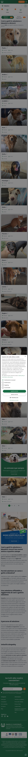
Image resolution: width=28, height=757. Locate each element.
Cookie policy (21, 375)
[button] (14, 397)
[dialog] (14, 378)
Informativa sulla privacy (7, 377)
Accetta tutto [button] (14, 391)
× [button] (25, 356)
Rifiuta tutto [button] (14, 394)
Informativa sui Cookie (14, 400)
